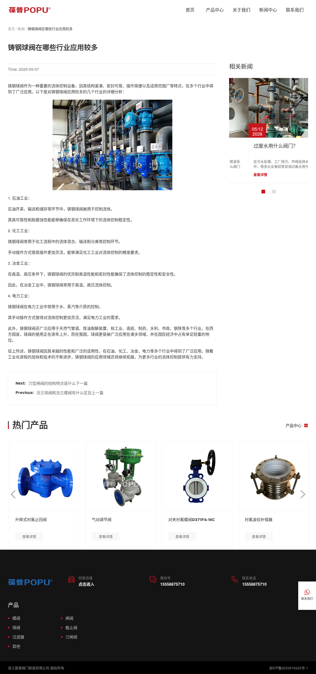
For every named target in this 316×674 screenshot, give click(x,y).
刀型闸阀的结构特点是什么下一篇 (58, 383)
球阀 (16, 627)
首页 (190, 10)
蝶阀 (16, 618)
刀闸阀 (71, 637)
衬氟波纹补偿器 (257, 520)
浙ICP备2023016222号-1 (288, 667)
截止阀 (71, 627)
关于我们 (241, 10)
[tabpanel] (268, 130)
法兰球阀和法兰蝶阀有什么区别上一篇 (69, 392)
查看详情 (241, 174)
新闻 (21, 28)
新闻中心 (268, 10)
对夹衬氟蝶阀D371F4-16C (190, 520)
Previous (13, 494)
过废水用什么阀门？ (256, 146)
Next (303, 494)
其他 (16, 646)
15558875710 (172, 584)
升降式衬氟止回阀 (30, 520)
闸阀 (69, 618)
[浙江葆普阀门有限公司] (29, 10)
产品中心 (215, 10)
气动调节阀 (100, 520)
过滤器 (18, 637)
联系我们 (295, 10)
